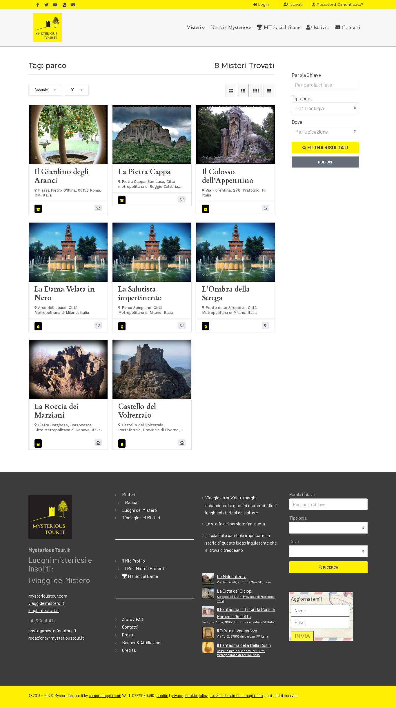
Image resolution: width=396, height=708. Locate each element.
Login (263, 4)
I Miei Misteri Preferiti (145, 568)
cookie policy (196, 695)
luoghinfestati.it (43, 610)
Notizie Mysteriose (230, 27)
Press (127, 634)
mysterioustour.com (47, 595)
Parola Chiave (306, 75)
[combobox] (325, 108)
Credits (129, 650)
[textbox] (325, 108)
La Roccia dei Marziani (56, 411)
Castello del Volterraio (137, 411)
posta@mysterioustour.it (52, 630)
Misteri (193, 27)
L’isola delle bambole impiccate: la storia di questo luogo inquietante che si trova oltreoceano (241, 543)
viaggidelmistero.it (46, 603)
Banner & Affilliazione (142, 642)
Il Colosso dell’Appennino (228, 176)
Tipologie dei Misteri (141, 517)
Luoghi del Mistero (139, 510)
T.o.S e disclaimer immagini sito (236, 695)
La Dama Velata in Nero (64, 293)
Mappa (131, 502)
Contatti (350, 27)
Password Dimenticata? (339, 4)
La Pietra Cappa (144, 172)
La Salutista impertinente (139, 293)
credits (162, 695)
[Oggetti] (38, 209)
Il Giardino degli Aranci (61, 176)
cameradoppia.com (105, 695)
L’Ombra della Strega (226, 293)
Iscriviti (295, 4)
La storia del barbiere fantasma (235, 523)
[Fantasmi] (38, 326)
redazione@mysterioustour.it (56, 637)
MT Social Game (281, 27)
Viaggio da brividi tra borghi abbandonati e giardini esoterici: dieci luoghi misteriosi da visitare (241, 505)
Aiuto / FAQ (132, 619)
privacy (177, 695)
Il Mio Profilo (133, 560)
